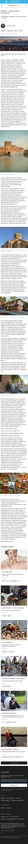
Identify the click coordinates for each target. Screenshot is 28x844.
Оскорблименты (7, 642)
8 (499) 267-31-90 (14, 816)
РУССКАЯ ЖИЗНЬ (11, 798)
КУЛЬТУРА (18, 798)
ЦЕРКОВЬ (3, 798)
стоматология (13, 580)
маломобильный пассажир (7, 756)
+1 (18, 580)
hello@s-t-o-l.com (5, 816)
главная (2, 33)
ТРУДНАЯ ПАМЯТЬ (5, 800)
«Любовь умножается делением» (13, 678)
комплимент (5, 651)
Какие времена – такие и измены (13, 608)
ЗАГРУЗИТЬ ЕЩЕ (14, 763)
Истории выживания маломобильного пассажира (13, 751)
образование (8, 722)
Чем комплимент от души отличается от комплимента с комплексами (11, 645)
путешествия (9, 30)
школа (14, 722)
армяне (20, 30)
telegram (3, 807)
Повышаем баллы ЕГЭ (9, 713)
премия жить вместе (6, 686)
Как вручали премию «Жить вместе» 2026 (12, 681)
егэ (3, 722)
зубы (8, 580)
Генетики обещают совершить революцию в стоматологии (12, 575)
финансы (4, 615)
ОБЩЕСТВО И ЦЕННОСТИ (11, 33)
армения (3, 30)
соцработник (17, 756)
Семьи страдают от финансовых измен (11, 610)
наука (4, 580)
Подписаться (14, 785)
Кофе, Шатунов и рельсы (10, 749)
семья (9, 615)
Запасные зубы (7, 572)
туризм (15, 30)
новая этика (11, 651)
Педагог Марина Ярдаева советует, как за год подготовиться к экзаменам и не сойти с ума (13, 716)
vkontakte (8, 807)
